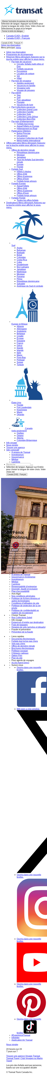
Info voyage (11, 443)
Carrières (15, 584)
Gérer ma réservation (10, 45)
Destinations (25, 205)
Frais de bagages (19, 625)
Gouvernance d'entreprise (23, 577)
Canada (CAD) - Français (18, 38)
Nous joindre (12, 445)
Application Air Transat (21, 1040)
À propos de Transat (20, 574)
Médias (14, 582)
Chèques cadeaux (19, 653)
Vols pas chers (18, 643)
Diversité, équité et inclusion (24, 589)
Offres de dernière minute (23, 646)
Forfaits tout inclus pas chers (24, 641)
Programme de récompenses (19, 54)
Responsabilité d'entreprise (24, 586)
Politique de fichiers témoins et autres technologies (25, 599)
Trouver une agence (15, 447)
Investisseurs (17, 579)
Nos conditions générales (23, 596)
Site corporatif (12, 450)
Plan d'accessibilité (20, 591)
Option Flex (16, 655)
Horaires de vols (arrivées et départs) (28, 627)
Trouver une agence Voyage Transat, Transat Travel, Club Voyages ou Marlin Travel (24, 1058)
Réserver (25, 58)
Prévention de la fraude (22, 632)
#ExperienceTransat (20, 1035)
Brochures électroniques (22, 648)
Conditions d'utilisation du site (25, 603)
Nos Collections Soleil (21, 617)
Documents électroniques (23, 639)
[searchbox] (18, 464)
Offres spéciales (25, 145)
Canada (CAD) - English (17, 36)
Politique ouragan (19, 651)
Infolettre (15, 1038)
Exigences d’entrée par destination (27, 622)
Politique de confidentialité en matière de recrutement (25, 611)
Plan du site (16, 658)
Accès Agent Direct (20, 663)
